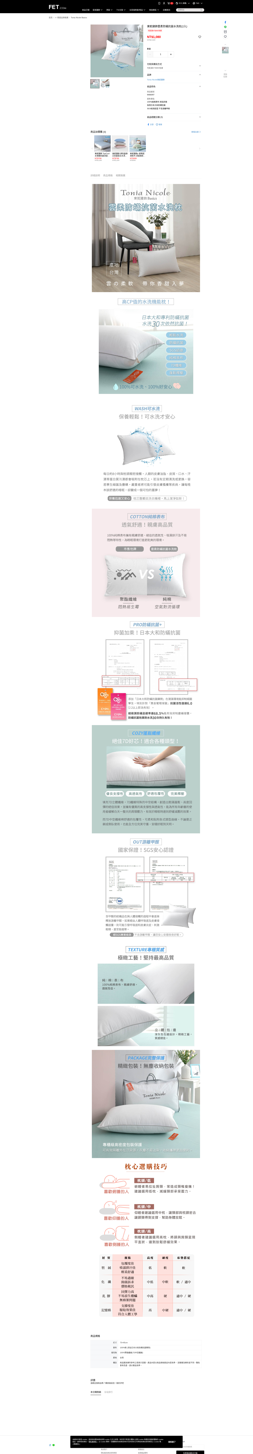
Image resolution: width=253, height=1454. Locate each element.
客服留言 (141, 1449)
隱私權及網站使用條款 (109, 1453)
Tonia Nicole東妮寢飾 (156, 80)
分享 (152, 124)
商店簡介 (104, 1449)
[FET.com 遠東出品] (63, 7)
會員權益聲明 (143, 1453)
